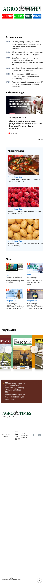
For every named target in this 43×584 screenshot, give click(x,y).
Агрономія (19, 16)
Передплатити (30, 9)
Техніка (28, 16)
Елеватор (37, 16)
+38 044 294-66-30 (17, 435)
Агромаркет (7, 16)
